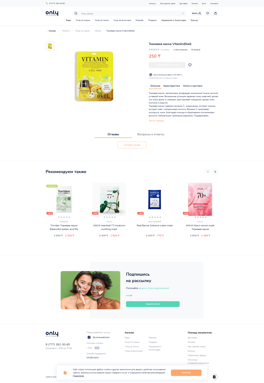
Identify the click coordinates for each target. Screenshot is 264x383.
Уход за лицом (83, 20)
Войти (195, 13)
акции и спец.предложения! (154, 288)
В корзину (62, 243)
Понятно (186, 373)
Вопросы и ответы (150, 134)
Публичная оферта (197, 355)
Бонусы (152, 3)
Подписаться (153, 304)
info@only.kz (93, 357)
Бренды (194, 20)
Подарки (152, 20)
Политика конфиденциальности (198, 361)
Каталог (66, 30)
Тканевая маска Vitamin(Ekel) (120, 30)
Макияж (139, 20)
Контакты (214, 3)
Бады (68, 20)
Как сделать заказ (167, 3)
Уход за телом (102, 20)
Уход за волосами (122, 20)
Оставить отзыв (132, 145)
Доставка (183, 3)
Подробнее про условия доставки (163, 78)
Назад (52, 31)
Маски (98, 30)
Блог (204, 3)
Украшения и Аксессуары (173, 20)
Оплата (195, 3)
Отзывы (113, 134)
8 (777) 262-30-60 (57, 3)
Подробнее (78, 375)
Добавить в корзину (169, 65)
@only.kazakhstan (101, 337)
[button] (208, 172)
